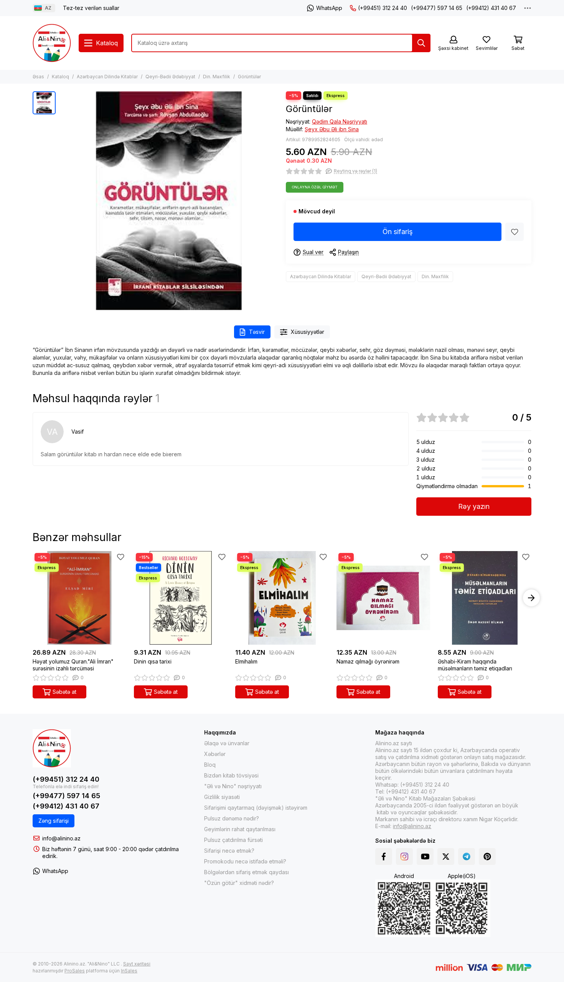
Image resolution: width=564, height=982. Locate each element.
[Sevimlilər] (514, 232)
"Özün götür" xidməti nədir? (239, 883)
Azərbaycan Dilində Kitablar (107, 76)
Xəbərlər (215, 754)
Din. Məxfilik (216, 76)
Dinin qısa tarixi (153, 661)
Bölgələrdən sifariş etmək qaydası (246, 872)
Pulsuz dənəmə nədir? (231, 818)
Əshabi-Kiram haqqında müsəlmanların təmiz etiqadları (475, 665)
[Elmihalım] (282, 598)
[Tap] (421, 43)
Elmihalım (246, 661)
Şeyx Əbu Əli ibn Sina (332, 129)
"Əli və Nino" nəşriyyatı (233, 786)
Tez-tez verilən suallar (91, 8)
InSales (129, 971)
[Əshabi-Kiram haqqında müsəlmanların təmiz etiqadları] (484, 598)
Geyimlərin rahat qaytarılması (239, 829)
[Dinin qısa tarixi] (181, 598)
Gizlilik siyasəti (222, 797)
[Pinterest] (487, 856)
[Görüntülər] (168, 200)
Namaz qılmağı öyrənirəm (367, 661)
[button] (32, 597)
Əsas (38, 76)
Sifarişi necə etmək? (229, 850)
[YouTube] (425, 856)
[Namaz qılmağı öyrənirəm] (383, 598)
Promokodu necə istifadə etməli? (245, 861)
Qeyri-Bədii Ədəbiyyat (170, 76)
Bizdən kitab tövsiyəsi (231, 775)
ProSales (74, 971)
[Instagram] (404, 856)
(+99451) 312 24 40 (382, 8)
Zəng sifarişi (53, 820)
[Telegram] (466, 856)
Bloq (210, 764)
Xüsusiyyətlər (307, 331)
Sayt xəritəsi (136, 964)
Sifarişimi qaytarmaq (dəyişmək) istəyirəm (255, 807)
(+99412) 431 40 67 (491, 8)
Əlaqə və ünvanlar (226, 743)
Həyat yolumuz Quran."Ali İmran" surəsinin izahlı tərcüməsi (73, 665)
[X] (445, 856)
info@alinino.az (61, 838)
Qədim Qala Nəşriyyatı (339, 121)
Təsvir (257, 331)
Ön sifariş (398, 232)
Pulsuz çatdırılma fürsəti (233, 840)
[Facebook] (383, 856)
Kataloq (60, 76)
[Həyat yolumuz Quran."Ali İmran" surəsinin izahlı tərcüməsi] (79, 598)
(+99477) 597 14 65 (436, 8)
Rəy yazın (474, 506)
